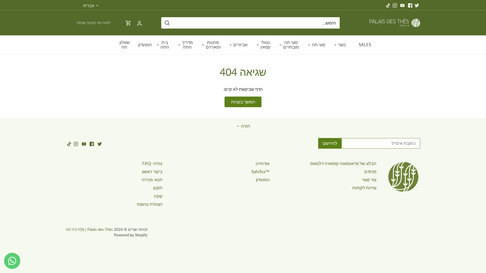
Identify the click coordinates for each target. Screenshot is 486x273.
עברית (88, 5)
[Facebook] (410, 5)
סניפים (370, 171)
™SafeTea (260, 171)
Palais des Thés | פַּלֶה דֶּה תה (89, 229)
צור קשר (369, 179)
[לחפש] (167, 23)
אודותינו (263, 163)
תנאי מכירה (152, 179)
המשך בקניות (243, 101)
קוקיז (158, 196)
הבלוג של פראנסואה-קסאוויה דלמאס (343, 163)
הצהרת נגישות (150, 204)
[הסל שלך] (128, 23)
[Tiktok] (388, 5)
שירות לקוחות (364, 187)
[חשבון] (139, 23)
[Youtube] (402, 5)
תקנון (158, 187)
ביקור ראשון (152, 171)
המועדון (263, 179)
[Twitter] (417, 5)
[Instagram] (395, 5)
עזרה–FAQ (152, 163)
